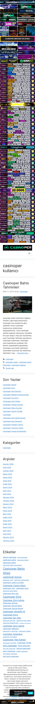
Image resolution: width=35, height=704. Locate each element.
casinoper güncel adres (12, 606)
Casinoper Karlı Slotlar (11, 401)
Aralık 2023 (7, 524)
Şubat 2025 (7, 477)
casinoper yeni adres (10, 637)
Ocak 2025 (7, 481)
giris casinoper (10, 645)
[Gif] (17, 104)
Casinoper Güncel (10, 603)
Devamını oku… (23, 353)
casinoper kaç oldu (12, 618)
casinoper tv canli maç (10, 631)
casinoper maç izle (9, 620)
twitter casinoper (22, 651)
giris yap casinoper (9, 648)
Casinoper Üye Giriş (10, 398)
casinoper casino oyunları (13, 583)
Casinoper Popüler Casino (13, 425)
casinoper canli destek (21, 580)
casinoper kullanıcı (19, 365)
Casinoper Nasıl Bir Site (10, 623)
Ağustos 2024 (8, 497)
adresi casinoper (9, 557)
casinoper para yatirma (25, 623)
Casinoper (9, 359)
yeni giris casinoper (11, 656)
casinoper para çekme (13, 626)
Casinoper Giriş (9, 388)
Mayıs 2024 (7, 507)
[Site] (17, 65)
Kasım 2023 (7, 527)
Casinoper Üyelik (24, 643)
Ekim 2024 (7, 491)
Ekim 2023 (7, 531)
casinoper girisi (22, 588)
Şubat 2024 (7, 517)
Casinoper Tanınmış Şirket (13, 428)
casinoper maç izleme (23, 620)
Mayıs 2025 (7, 474)
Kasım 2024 (7, 487)
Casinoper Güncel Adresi (13, 608)
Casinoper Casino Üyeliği (12, 411)
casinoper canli (8, 580)
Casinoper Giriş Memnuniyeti (14, 418)
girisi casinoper (24, 646)
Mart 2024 (7, 514)
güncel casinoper (23, 648)
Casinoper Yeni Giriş (9, 643)
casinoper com (9, 588)
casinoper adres (12, 362)
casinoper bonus (12, 576)
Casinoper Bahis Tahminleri (16, 285)
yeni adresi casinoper (10, 654)
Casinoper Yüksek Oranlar (13, 405)
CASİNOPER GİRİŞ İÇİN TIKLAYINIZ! (17, 39)
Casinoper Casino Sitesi (14, 585)
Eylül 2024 (7, 494)
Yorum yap (10, 368)
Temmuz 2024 (8, 501)
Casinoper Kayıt (10, 615)
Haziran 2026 (8, 464)
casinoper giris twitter (10, 591)
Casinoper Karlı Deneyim (12, 421)
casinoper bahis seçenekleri (12, 565)
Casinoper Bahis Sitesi (14, 571)
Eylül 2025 (7, 467)
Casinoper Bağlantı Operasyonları (16, 395)
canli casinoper (22, 557)
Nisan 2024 (7, 511)
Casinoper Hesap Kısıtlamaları (14, 431)
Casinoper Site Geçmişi (12, 391)
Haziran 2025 (8, 471)
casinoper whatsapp (12, 634)
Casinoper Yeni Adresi (14, 639)
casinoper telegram (11, 629)
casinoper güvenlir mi (14, 611)
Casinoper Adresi (9, 385)
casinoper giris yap (10, 593)
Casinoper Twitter (25, 631)
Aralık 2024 (7, 484)
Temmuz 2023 (8, 541)
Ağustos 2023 (8, 537)
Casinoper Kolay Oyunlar (12, 408)
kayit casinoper (9, 651)
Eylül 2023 (7, 534)
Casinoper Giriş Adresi (13, 600)
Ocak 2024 (7, 521)
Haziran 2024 (8, 504)
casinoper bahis (9, 563)
